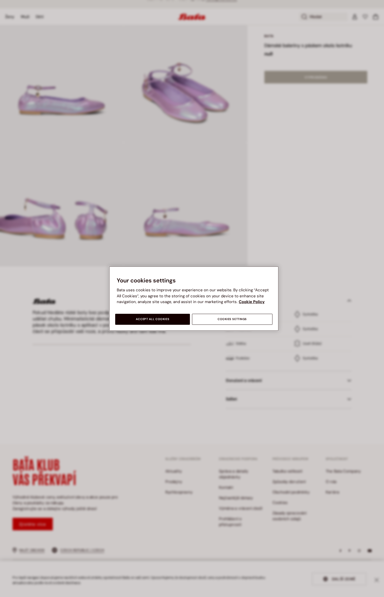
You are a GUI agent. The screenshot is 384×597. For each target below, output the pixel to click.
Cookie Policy (252, 301)
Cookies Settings (232, 319)
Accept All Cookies (152, 319)
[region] (194, 298)
